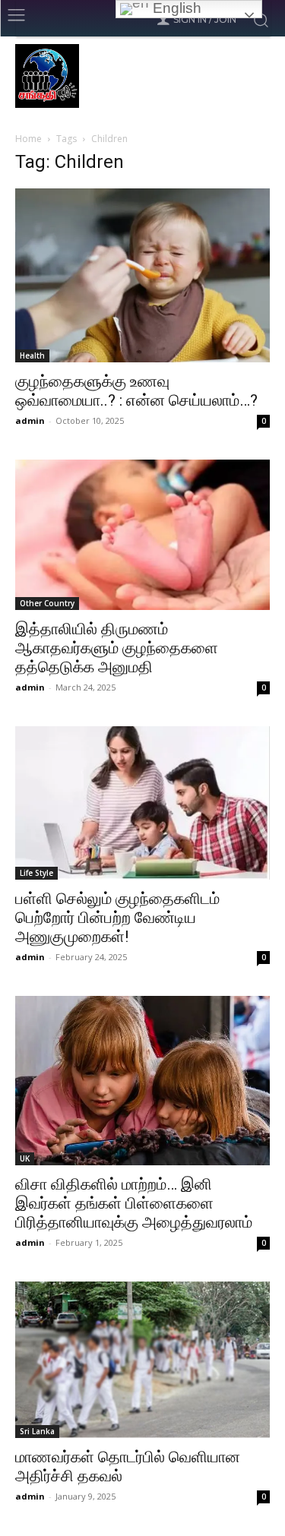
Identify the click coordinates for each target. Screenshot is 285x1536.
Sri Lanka (37, 1431)
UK (25, 1158)
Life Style (36, 873)
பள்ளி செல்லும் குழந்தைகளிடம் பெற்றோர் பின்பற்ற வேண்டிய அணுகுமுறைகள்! (117, 918)
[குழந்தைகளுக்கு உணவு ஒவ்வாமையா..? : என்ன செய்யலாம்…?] (142, 275)
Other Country (47, 603)
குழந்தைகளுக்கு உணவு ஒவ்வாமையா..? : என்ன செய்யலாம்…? (136, 390)
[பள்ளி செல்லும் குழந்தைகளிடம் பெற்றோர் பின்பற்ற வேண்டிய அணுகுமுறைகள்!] (142, 803)
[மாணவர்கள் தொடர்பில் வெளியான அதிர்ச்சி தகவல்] (142, 1360)
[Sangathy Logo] (142, 76)
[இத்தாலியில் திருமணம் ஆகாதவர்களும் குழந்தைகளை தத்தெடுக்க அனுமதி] (142, 535)
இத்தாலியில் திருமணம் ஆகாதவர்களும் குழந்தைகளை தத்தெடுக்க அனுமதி (116, 648)
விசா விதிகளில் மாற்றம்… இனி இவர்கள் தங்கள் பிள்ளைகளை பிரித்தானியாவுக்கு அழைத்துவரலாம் (133, 1203)
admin (30, 420)
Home (28, 138)
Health (32, 355)
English (175, 8)
